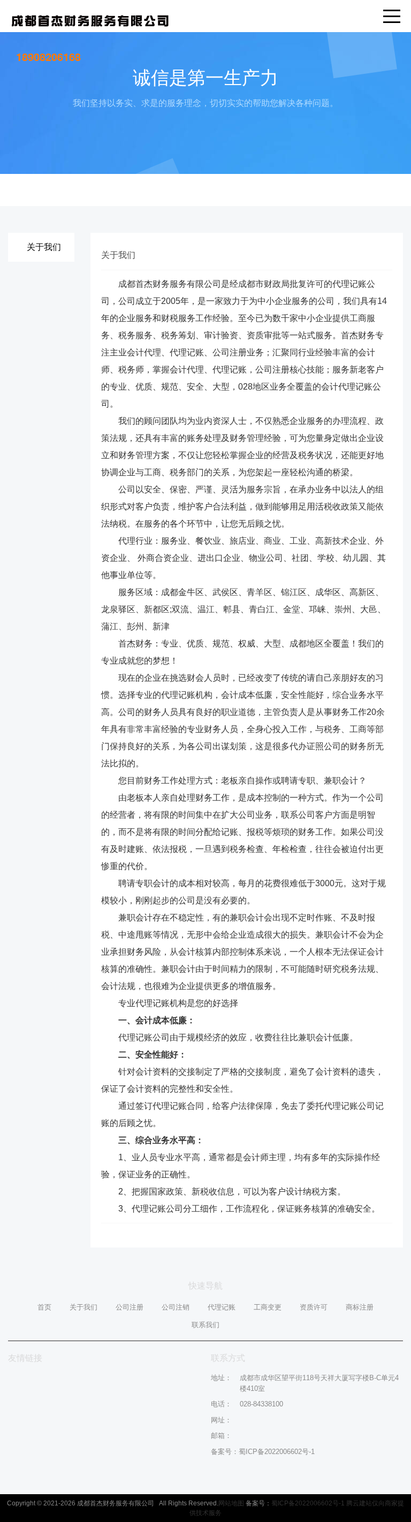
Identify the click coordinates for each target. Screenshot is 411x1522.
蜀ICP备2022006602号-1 (277, 1452)
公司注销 (175, 1307)
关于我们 (83, 1307)
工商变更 (267, 1307)
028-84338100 (261, 1404)
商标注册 (360, 1307)
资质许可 (314, 1307)
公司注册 (129, 1307)
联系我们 (205, 1325)
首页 (44, 1307)
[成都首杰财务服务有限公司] (90, 19)
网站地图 (231, 1503)
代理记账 (221, 1307)
